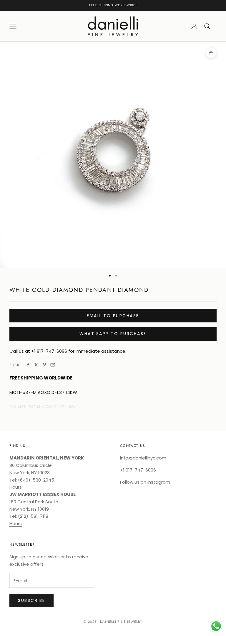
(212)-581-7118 (33, 516)
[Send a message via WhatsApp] (216, 626)
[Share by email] (52, 364)
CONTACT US (132, 445)
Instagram (158, 482)
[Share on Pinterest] (44, 364)
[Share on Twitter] (36, 364)
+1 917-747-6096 (49, 351)
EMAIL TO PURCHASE (113, 316)
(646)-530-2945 (36, 480)
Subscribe (31, 600)
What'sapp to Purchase (113, 334)
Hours (15, 487)
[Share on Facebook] (28, 364)
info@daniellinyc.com (143, 458)
